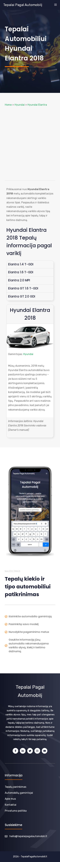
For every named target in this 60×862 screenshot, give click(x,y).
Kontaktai (10, 804)
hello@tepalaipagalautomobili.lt (28, 836)
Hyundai (20, 104)
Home (8, 104)
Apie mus (10, 798)
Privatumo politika (16, 810)
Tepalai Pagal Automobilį (22, 5)
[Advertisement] (30, 143)
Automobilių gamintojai (19, 792)
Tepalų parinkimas (15, 786)
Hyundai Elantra (37, 104)
